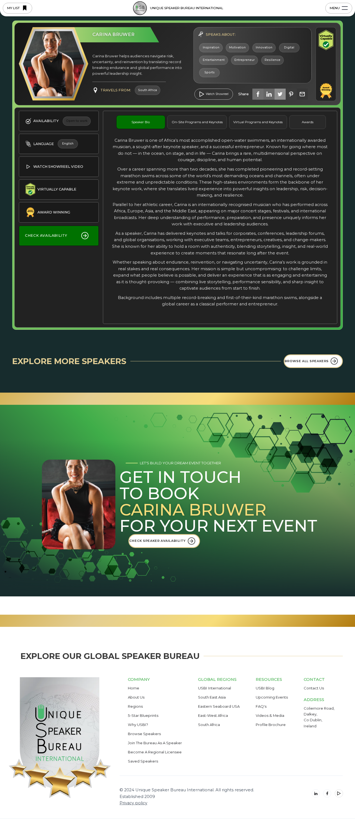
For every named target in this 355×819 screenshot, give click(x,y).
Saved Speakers (143, 761)
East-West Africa (213, 716)
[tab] (140, 122)
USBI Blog (265, 688)
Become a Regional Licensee (155, 752)
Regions (135, 706)
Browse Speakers (144, 734)
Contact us (314, 688)
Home (133, 688)
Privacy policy (133, 802)
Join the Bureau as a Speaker (155, 743)
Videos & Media (270, 716)
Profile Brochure (271, 725)
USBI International (214, 688)
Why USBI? (138, 725)
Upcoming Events (272, 697)
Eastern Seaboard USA (219, 706)
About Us (136, 697)
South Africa (209, 725)
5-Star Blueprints (143, 716)
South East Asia (212, 697)
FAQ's (261, 706)
